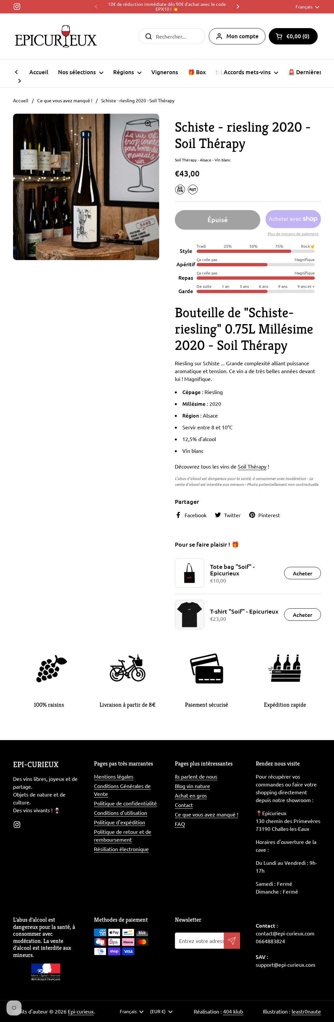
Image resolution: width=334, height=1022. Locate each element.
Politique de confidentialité (125, 803)
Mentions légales (113, 776)
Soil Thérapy (252, 466)
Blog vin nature (192, 786)
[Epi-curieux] (56, 36)
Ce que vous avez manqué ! (64, 100)
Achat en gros (191, 795)
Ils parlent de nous (196, 776)
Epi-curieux (81, 1011)
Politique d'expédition (119, 822)
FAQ (180, 823)
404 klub (233, 1011)
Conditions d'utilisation (120, 812)
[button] (293, 36)
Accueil (20, 100)
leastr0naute (306, 1011)
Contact (184, 804)
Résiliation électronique (121, 849)
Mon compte (242, 36)
